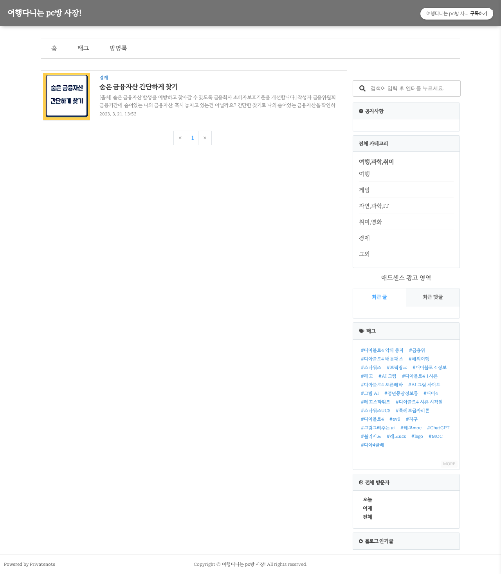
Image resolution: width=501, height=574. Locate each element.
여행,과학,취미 (376, 161)
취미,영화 (370, 221)
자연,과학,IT (374, 205)
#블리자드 (371, 436)
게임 (364, 189)
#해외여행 (419, 359)
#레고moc (411, 427)
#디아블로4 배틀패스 (382, 359)
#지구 (412, 419)
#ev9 (394, 419)
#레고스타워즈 (375, 402)
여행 (364, 173)
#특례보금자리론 (412, 410)
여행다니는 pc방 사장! (44, 13)
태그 (83, 48)
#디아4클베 (372, 445)
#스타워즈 (371, 367)
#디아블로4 (372, 419)
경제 (364, 237)
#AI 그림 (387, 376)
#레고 (367, 376)
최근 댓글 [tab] (433, 297)
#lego (417, 436)
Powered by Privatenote (29, 564)
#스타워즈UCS (375, 410)
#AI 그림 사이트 (424, 384)
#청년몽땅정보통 (401, 393)
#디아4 (431, 393)
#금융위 (417, 350)
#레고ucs (396, 436)
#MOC (436, 436)
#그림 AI (370, 393)
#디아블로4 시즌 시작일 (419, 402)
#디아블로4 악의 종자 (382, 350)
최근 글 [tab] (379, 297)
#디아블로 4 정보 (430, 367)
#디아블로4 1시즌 (420, 376)
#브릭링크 (397, 367)
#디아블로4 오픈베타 (382, 384)
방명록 (118, 48)
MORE (449, 463)
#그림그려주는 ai (378, 427)
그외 (364, 253)
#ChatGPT (438, 427)
